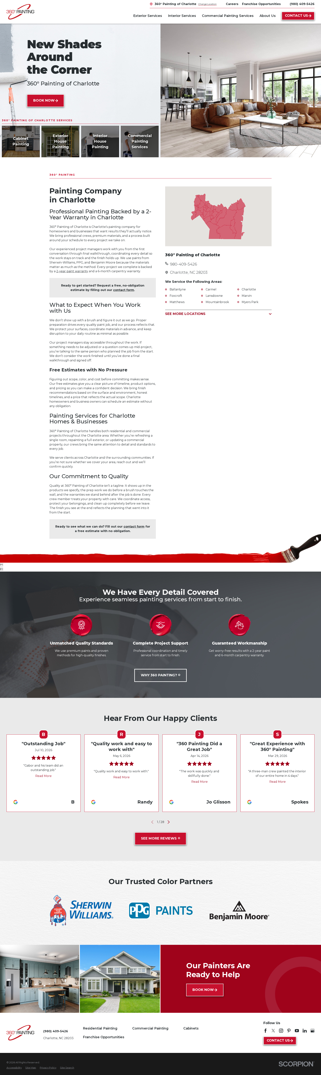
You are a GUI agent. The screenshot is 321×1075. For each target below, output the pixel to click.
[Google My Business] (312, 1031)
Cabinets (191, 1028)
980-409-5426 (183, 264)
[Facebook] (265, 1031)
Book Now (44, 100)
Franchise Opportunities (103, 1037)
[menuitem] (14, 1068)
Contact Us (296, 16)
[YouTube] (297, 1031)
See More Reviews (159, 838)
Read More (43, 776)
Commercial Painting (150, 1028)
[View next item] (168, 822)
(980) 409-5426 (302, 4)
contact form (123, 290)
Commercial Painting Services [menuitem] (228, 16)
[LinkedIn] (305, 1031)
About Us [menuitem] (268, 16)
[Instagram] (281, 1031)
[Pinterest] (289, 1031)
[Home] (20, 12)
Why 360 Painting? (159, 675)
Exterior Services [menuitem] (147, 16)
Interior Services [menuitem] (182, 16)
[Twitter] (273, 1031)
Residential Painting (100, 1028)
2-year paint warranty (72, 271)
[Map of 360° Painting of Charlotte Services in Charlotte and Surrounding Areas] (218, 216)
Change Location (207, 4)
